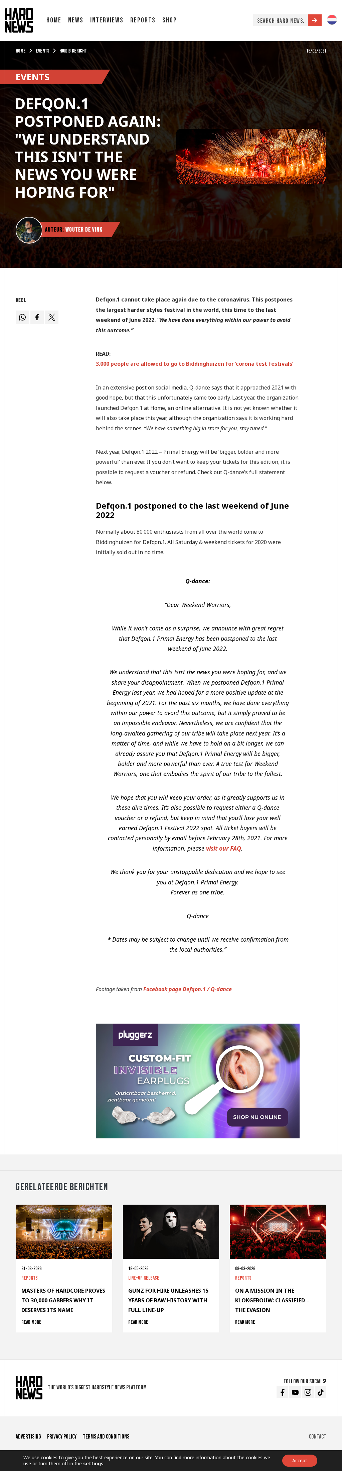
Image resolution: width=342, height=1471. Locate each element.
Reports (143, 20)
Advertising (28, 1436)
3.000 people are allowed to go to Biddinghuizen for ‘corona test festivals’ (194, 363)
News (75, 20)
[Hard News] (19, 19)
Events (42, 51)
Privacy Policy (61, 1436)
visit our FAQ (223, 848)
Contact (317, 1436)
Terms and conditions (106, 1436)
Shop (169, 20)
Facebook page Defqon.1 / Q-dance (187, 989)
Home (53, 20)
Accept (299, 1460)
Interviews (107, 20)
